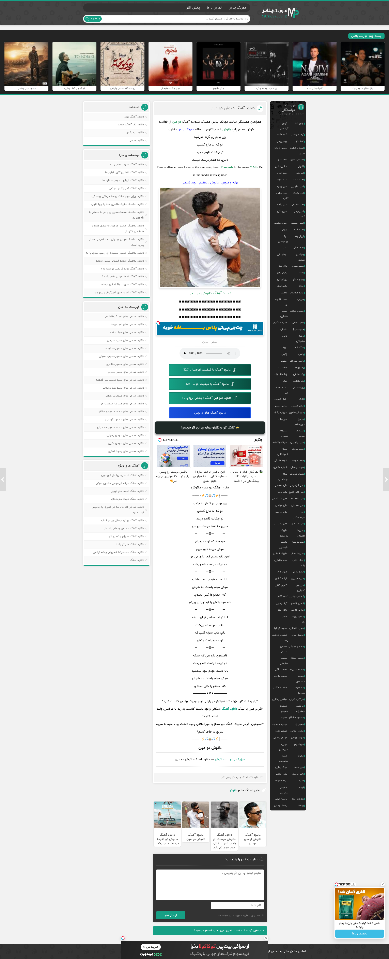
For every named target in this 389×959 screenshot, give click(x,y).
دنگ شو (299, 347)
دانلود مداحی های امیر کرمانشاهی (124, 317)
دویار (284, 347)
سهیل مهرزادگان (300, 422)
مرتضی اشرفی (296, 699)
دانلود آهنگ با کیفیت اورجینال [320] (207, 370)
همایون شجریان (284, 790)
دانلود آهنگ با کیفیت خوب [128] (207, 384)
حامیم (284, 292)
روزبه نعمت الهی (281, 390)
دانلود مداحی (136, 140)
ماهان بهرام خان (298, 619)
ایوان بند (299, 236)
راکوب (284, 354)
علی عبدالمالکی (299, 515)
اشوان (301, 166)
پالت (301, 272)
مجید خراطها (280, 628)
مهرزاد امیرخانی (283, 747)
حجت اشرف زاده (281, 302)
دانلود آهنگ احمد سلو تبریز (127, 491)
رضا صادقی (298, 374)
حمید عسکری (280, 322)
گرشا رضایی (281, 603)
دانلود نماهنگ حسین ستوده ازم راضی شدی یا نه (115, 253)
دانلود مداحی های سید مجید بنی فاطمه (120, 380)
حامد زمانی (281, 286)
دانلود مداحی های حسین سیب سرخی (121, 356)
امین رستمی (280, 223)
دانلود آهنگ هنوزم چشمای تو (126, 536)
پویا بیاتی (282, 279)
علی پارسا (282, 492)
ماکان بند (282, 610)
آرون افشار (282, 134)
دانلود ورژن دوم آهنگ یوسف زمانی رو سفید (117, 196)
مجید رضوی (298, 635)
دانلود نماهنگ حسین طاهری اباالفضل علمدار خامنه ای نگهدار (118, 228)
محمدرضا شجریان (300, 690)
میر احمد (299, 767)
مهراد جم (299, 744)
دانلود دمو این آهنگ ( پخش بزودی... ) (206, 398)
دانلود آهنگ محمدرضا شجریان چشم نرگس (118, 552)
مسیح (284, 717)
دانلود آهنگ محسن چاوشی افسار (124, 528)
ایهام (284, 229)
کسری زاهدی (297, 603)
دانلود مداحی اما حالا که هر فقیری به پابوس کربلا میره (118, 510)
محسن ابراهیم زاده (280, 637)
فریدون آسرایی (300, 588)
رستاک (284, 361)
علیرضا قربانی (280, 553)
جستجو (95, 18)
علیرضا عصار (297, 553)
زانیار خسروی (280, 399)
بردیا (285, 247)
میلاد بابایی (281, 767)
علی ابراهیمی (297, 485)
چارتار (301, 286)
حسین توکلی (297, 311)
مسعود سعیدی (284, 708)
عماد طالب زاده (299, 563)
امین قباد (299, 229)
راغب (301, 354)
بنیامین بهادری (300, 257)
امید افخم (298, 179)
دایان (284, 336)
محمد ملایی (280, 676)
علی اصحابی (281, 485)
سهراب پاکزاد (280, 412)
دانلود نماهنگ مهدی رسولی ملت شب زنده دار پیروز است (117, 242)
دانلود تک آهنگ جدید (247, 777)
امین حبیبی (297, 223)
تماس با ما (214, 7)
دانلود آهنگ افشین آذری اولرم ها (124, 173)
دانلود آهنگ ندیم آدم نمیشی (126, 188)
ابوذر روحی (282, 141)
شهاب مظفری (280, 467)
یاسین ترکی (281, 799)
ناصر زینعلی (281, 774)
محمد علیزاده (297, 669)
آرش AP (299, 123)
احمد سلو (282, 159)
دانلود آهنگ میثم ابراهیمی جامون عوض (120, 483)
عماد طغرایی (280, 560)
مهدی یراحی (297, 737)
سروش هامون (296, 412)
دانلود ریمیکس (135, 133)
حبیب (300, 299)
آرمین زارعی (298, 134)
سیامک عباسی (300, 433)
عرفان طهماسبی (283, 476)
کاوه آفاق (282, 596)
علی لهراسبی (280, 512)
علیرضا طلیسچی (283, 544)
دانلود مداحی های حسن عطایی (125, 372)
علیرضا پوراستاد (284, 533)
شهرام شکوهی (296, 474)
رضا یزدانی (298, 381)
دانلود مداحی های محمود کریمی (124, 419)
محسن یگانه (297, 658)
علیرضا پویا (298, 542)
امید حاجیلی (297, 186)
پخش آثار (193, 7)
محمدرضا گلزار (280, 687)
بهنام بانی (282, 254)
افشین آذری (281, 166)
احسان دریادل (280, 148)
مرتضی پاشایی (279, 699)
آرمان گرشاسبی (283, 126)
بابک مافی (298, 247)
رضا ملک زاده (280, 374)
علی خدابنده (297, 498)
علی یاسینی (281, 523)
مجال (284, 616)
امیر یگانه (282, 204)
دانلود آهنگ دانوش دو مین (232, 108)
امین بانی (282, 211)
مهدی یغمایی (280, 737)
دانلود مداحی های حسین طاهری (125, 364)
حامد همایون (297, 292)
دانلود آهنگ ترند (134, 117)
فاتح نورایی (298, 571)
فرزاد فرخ (282, 571)
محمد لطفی (281, 669)
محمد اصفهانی (284, 660)
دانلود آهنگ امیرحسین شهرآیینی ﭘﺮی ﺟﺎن (119, 292)
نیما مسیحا (281, 780)
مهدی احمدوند (279, 724)
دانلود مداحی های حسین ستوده (125, 348)
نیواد (301, 787)
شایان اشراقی (280, 460)
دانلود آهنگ (137, 560)
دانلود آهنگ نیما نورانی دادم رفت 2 (123, 277)
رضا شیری (282, 367)
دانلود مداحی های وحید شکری (126, 451)
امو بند (300, 173)
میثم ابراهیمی (283, 758)
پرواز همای (298, 279)
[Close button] (266, 938)
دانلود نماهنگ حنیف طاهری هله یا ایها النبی (117, 204)
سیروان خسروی (284, 433)
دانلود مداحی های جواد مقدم (127, 332)
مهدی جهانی (297, 731)
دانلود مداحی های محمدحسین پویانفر (121, 412)
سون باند (282, 419)
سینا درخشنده (280, 442)
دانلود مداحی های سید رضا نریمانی (123, 388)
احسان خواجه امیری (297, 151)
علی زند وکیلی (279, 498)
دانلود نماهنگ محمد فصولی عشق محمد (120, 261)
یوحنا (301, 805)
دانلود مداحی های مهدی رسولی (125, 435)
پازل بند (283, 266)
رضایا (285, 381)
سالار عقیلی (298, 405)
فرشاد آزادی (281, 578)
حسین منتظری (284, 313)
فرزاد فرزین (297, 578)
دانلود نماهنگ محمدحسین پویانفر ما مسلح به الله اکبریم (116, 215)
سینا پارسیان (297, 442)
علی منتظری (297, 523)
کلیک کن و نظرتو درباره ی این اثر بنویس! (208, 428)
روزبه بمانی (298, 387)
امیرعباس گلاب (299, 214)
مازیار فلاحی (297, 610)
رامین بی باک (297, 361)
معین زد (299, 724)
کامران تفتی (281, 585)
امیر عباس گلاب (282, 196)
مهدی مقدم (281, 731)
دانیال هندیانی (300, 338)
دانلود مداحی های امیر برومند (126, 324)
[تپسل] (158, 323)
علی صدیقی (297, 505)
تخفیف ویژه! (360, 934)
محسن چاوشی (296, 646)
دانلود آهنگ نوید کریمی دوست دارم (122, 269)
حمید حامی (298, 322)
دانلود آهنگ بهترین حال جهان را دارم (122, 521)
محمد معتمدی (300, 679)
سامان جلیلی (280, 405)
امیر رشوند (298, 193)
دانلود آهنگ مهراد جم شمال (127, 499)
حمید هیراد (298, 329)
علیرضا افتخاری (301, 533)
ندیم (301, 780)
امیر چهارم (282, 186)
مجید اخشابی (296, 628)
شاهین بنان (298, 460)
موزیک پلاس (280, 13)
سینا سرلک (298, 449)
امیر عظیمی (297, 204)
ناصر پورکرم (298, 774)
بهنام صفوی (298, 266)
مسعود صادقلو (296, 717)
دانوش (219, 759)
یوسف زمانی (280, 805)
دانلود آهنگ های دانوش (210, 413)
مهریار (300, 756)
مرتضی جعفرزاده (300, 708)
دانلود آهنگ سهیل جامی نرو (127, 165)
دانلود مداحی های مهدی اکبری (126, 443)
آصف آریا (299, 141)
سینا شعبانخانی (282, 451)
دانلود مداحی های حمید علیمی (125, 340)
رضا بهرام (299, 367)
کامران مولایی (297, 596)
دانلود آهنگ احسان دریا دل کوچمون (122, 475)
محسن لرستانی (284, 649)
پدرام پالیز (282, 272)
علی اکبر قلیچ (296, 492)
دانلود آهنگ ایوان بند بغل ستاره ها (123, 180)
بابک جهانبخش (283, 239)
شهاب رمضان (297, 467)
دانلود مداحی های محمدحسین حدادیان (120, 427)
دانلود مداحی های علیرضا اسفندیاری (122, 404)
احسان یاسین (297, 159)
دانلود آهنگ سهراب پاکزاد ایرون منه (123, 285)
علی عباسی (281, 505)
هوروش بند (298, 799)
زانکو (301, 399)
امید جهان (282, 179)
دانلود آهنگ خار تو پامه (130, 544)
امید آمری (282, 173)
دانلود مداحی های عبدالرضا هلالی (124, 396)
